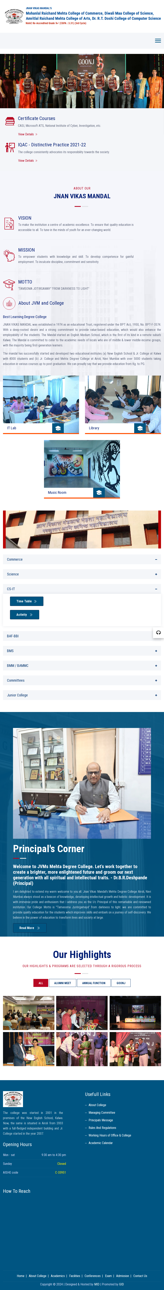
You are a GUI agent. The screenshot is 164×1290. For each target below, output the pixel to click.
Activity (22, 615)
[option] (82, 81)
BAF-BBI (13, 636)
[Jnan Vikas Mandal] (82, 16)
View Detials (26, 161)
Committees (16, 680)
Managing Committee (102, 1112)
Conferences (93, 1276)
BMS (10, 651)
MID (96, 1284)
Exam (108, 1276)
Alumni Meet (62, 983)
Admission (122, 1276)
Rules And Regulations (102, 1128)
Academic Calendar (101, 1143)
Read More (27, 928)
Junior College (17, 695)
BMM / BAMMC (17, 665)
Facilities (74, 1276)
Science (13, 574)
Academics (58, 1276)
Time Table (24, 601)
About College (97, 1105)
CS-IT (11, 589)
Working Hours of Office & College (110, 1135)
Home (20, 1276)
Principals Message (101, 1120)
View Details (26, 134)
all (41, 983)
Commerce (15, 559)
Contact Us (140, 1276)
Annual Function (93, 983)
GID (121, 1284)
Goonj (121, 983)
